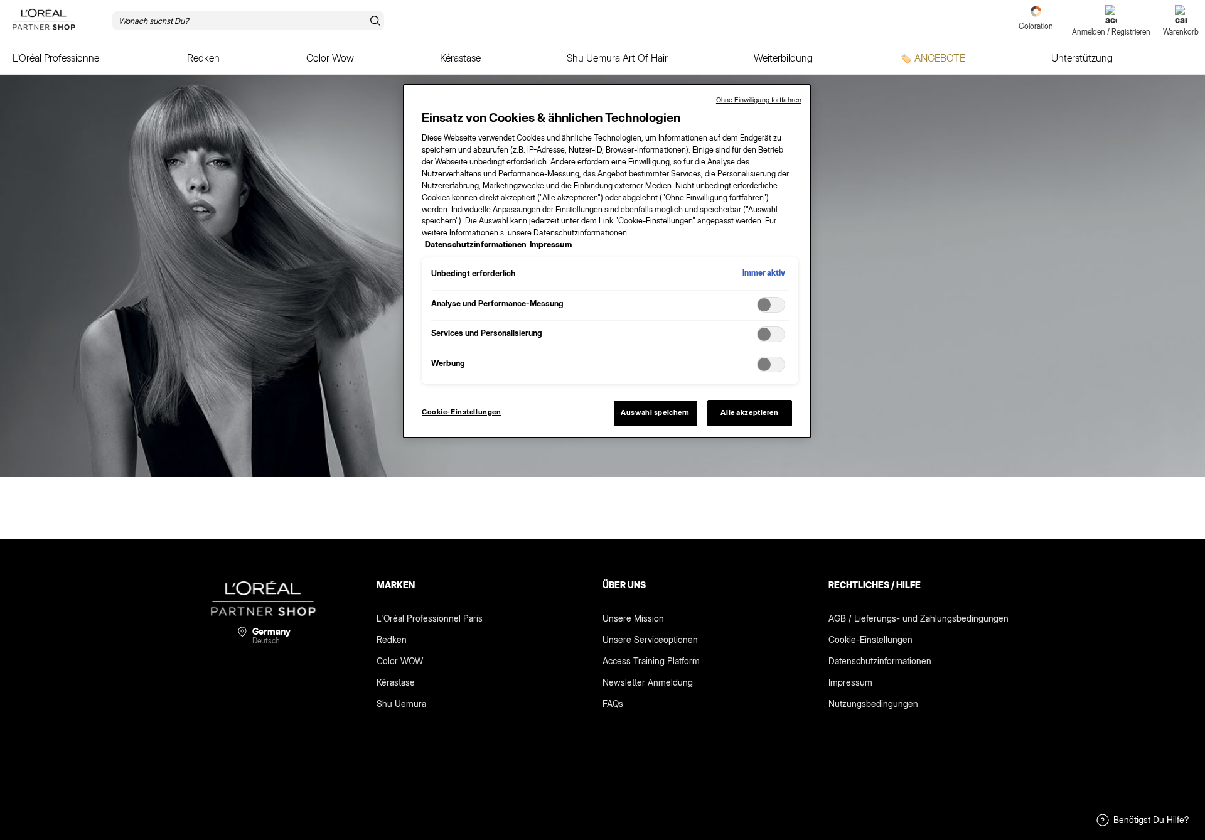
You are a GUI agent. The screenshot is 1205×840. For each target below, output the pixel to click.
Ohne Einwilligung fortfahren (758, 99)
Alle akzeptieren (749, 412)
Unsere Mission (633, 618)
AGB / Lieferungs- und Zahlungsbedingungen (918, 618)
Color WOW (400, 660)
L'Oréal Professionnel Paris (430, 618)
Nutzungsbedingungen (873, 703)
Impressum (850, 682)
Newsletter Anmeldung (647, 682)
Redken (392, 639)
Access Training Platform (651, 660)
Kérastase (396, 682)
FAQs (612, 703)
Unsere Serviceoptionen (650, 639)
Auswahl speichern (655, 412)
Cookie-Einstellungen (870, 639)
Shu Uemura (401, 703)
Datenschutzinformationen (879, 660)
